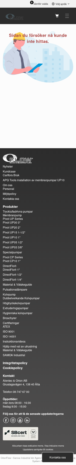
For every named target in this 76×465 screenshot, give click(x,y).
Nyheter (8, 166)
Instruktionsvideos (14, 341)
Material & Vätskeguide (17, 284)
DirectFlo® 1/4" (12, 279)
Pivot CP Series (13, 257)
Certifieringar (11, 323)
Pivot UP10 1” (11, 237)
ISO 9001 (9, 331)
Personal (8, 189)
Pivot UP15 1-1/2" (14, 232)
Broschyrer (9, 318)
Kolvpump (9, 294)
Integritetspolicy (15, 363)
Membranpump (12, 215)
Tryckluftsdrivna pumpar (18, 211)
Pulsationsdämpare (15, 289)
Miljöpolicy (9, 194)
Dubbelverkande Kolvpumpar (21, 298)
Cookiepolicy (13, 368)
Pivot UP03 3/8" (13, 247)
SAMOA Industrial (14, 355)
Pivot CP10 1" (12, 261)
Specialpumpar (12, 252)
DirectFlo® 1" (11, 270)
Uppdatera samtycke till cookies (38, 449)
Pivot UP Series (13, 219)
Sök (47, 16)
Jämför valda (41, 3)
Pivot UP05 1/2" (13, 242)
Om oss (7, 185)
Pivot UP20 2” (11, 227)
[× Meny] (67, 16)
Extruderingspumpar (15, 308)
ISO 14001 (9, 336)
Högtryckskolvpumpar (16, 303)
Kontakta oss (57, 457)
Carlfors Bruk (11, 175)
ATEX (6, 326)
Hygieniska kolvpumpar (17, 313)
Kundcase (9, 171)
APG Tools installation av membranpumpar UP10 (34, 180)
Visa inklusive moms (54, 445)
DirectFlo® (9, 266)
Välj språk (61, 4)
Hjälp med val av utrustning (20, 346)
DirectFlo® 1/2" (12, 274)
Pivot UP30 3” (11, 222)
